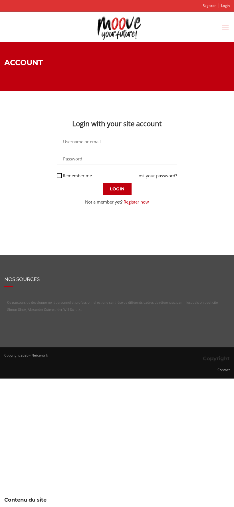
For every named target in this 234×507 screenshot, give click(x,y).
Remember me (77, 175)
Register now (136, 202)
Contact (223, 369)
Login (225, 5)
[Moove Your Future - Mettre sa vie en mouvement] (119, 28)
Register (209, 5)
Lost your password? (156, 175)
